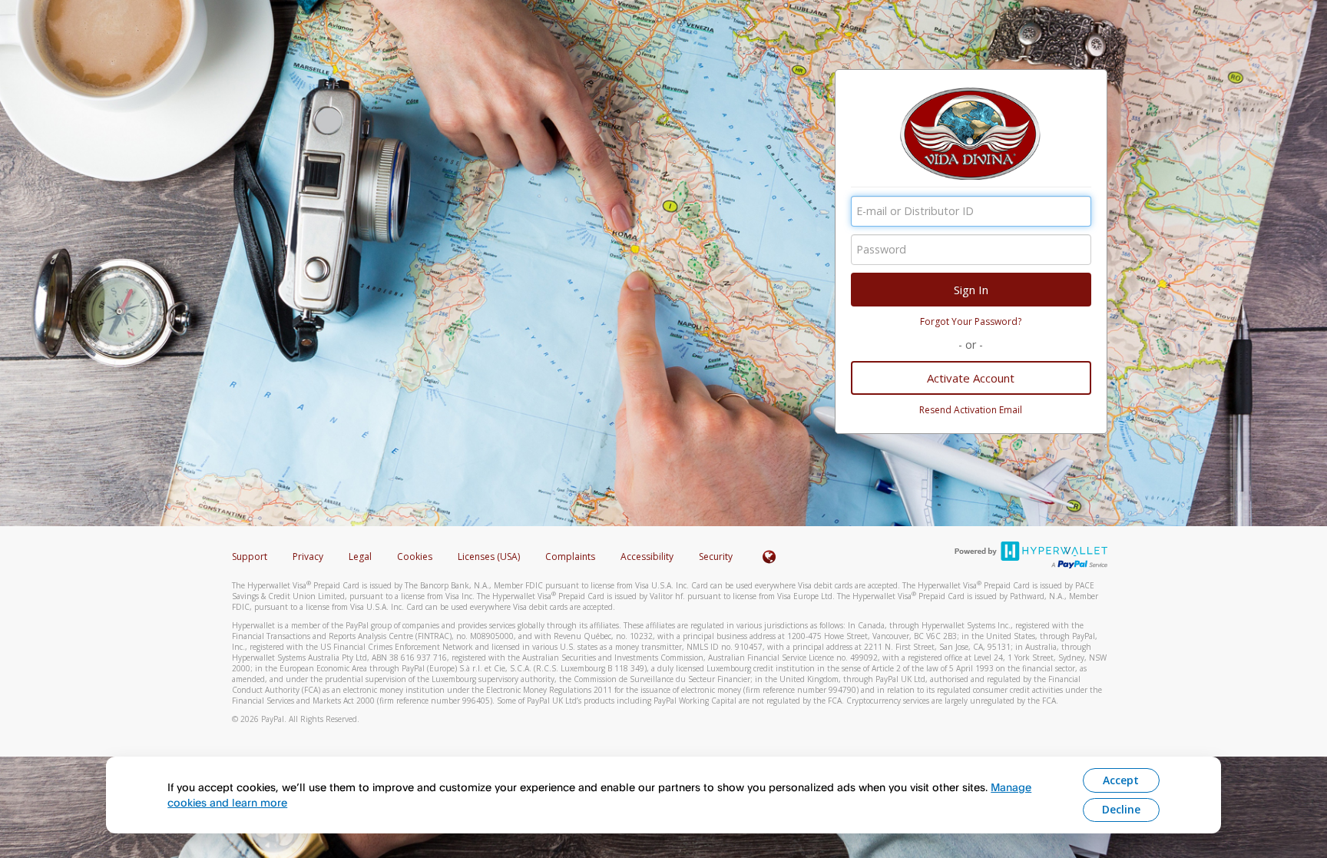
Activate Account (970, 378)
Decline (1121, 809)
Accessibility (646, 556)
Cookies (414, 556)
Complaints (571, 556)
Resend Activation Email (970, 409)
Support (249, 556)
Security (716, 556)
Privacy (308, 556)
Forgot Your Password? (970, 321)
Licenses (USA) (490, 556)
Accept (1121, 780)
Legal (360, 556)
